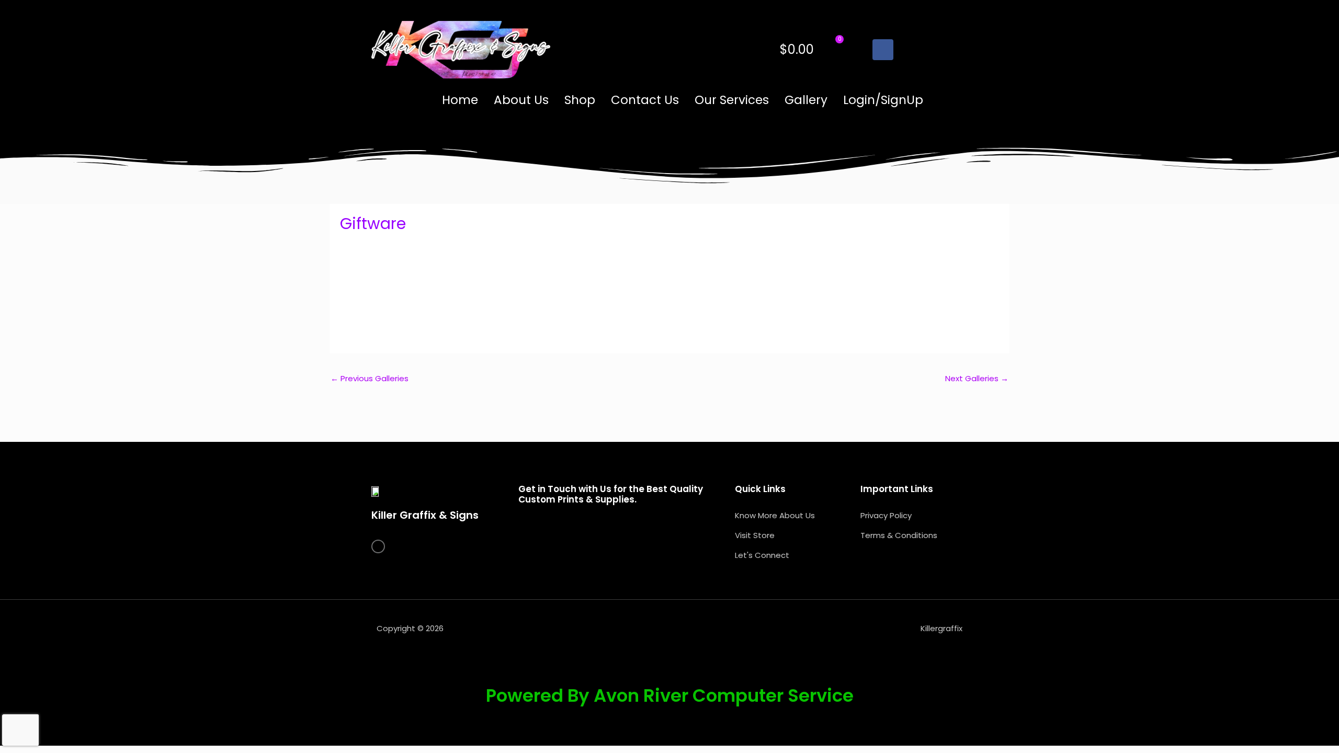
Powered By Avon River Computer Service (670, 695)
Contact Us (645, 100)
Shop (579, 100)
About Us (521, 100)
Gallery (806, 100)
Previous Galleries (369, 378)
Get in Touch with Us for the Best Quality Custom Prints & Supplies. (610, 494)
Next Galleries (976, 378)
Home (460, 100)
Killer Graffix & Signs (425, 515)
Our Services (732, 100)
